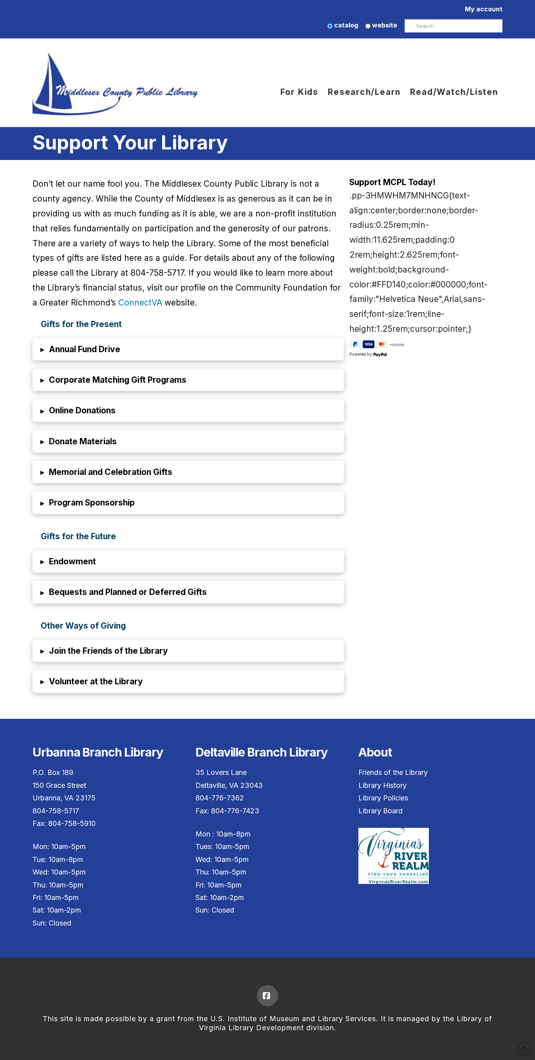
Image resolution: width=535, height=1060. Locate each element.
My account (483, 9)
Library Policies (383, 798)
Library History (382, 785)
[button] (188, 349)
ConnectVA (140, 302)
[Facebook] (267, 995)
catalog (345, 25)
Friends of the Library (393, 772)
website (384, 25)
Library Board (380, 811)
